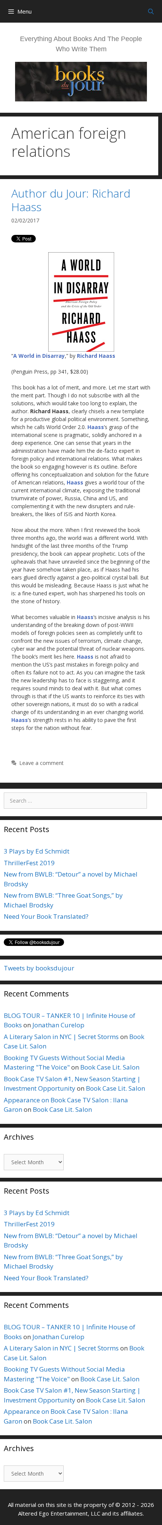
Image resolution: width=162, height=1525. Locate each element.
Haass (95, 427)
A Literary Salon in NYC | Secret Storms (61, 1036)
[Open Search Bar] (151, 11)
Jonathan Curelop (58, 1025)
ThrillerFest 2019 (29, 862)
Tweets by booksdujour (39, 968)
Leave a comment (41, 762)
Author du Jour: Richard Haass (70, 200)
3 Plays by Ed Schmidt (36, 851)
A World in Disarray (39, 355)
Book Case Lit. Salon (109, 1067)
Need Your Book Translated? (46, 916)
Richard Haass (96, 355)
